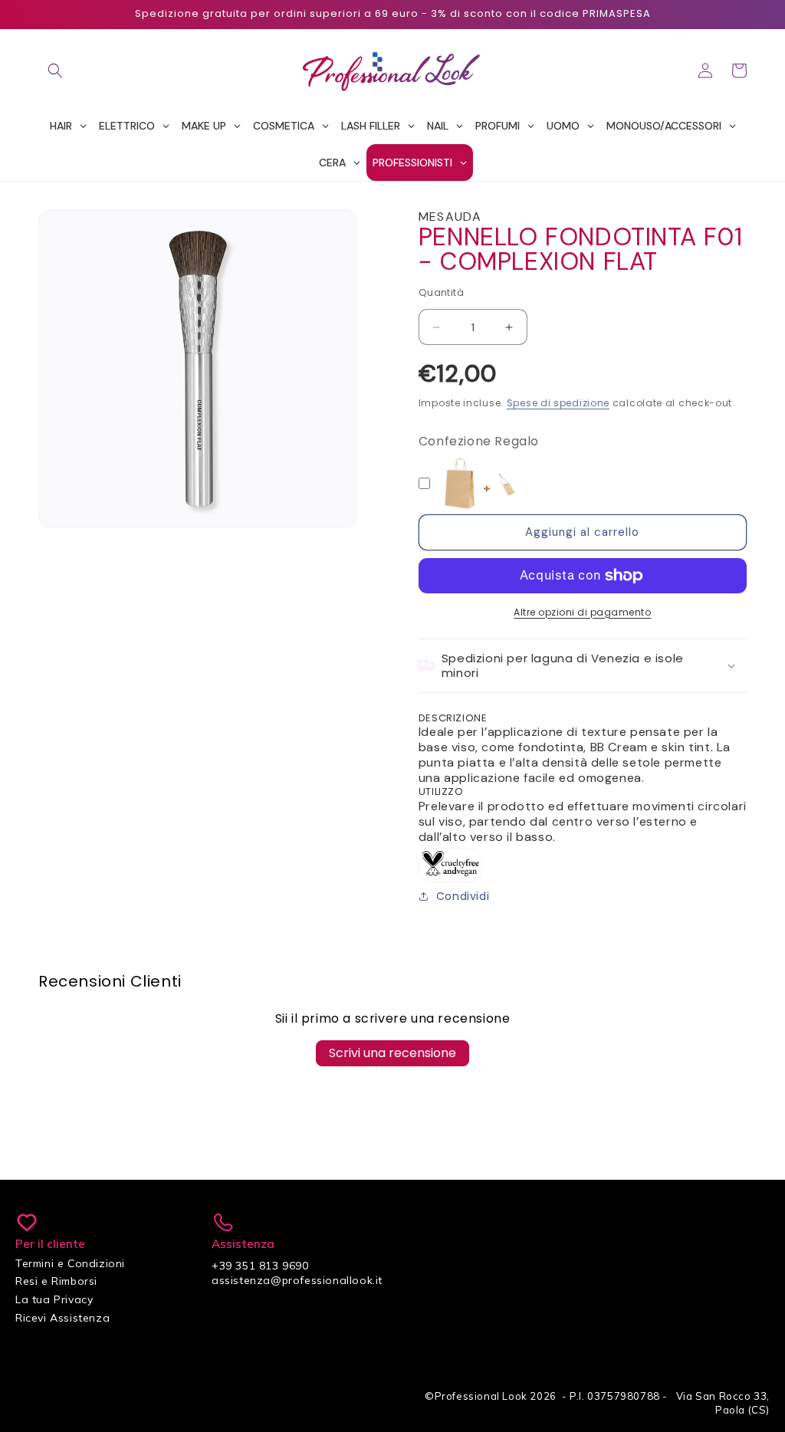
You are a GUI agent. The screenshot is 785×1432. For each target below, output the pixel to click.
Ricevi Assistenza (62, 1318)
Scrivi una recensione (392, 1053)
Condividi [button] (462, 896)
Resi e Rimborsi (56, 1281)
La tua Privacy (54, 1299)
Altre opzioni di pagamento (582, 612)
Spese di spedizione (558, 402)
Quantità (441, 292)
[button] (55, 70)
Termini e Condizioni (70, 1263)
